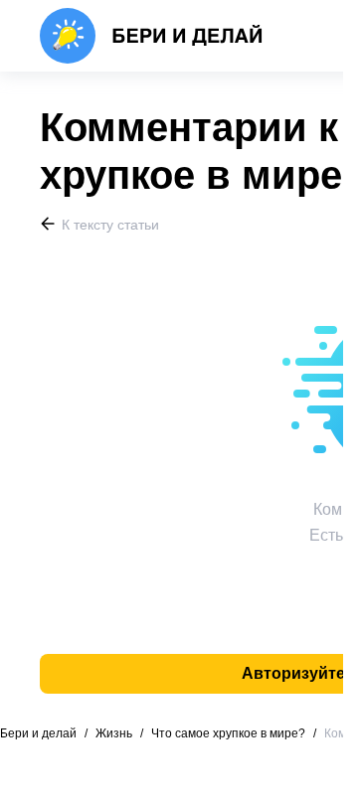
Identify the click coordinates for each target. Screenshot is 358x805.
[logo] (152, 36)
